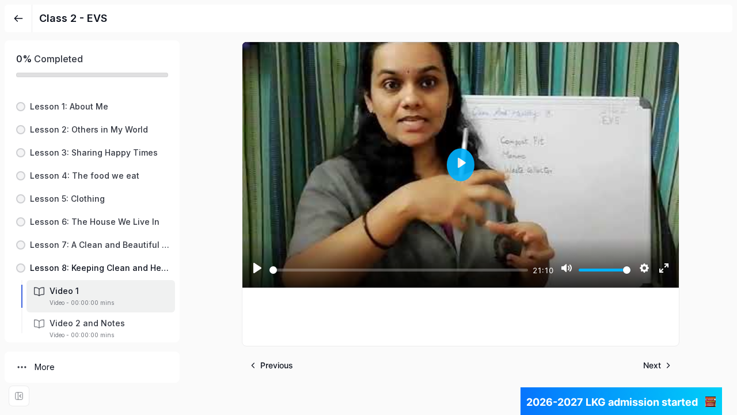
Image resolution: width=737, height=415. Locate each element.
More (45, 367)
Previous (276, 365)
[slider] (398, 270)
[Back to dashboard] (18, 18)
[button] (92, 107)
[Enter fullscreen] (19, 396)
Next (652, 365)
